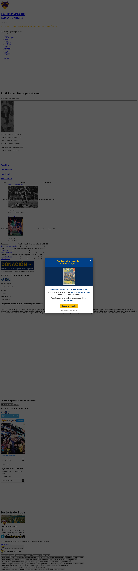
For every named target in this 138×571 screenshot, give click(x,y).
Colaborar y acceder (69, 306)
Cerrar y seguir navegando (69, 310)
